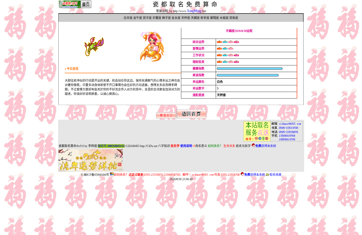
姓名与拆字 (243, 146)
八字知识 (164, 146)
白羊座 (128, 18)
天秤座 (185, 18)
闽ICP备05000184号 (96, 174)
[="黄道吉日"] (166, 117)
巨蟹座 (156, 18)
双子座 (147, 18)
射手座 (204, 18)
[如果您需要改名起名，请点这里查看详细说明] (272, 141)
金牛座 (137, 18)
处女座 (176, 18)
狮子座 (166, 18)
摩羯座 (214, 18)
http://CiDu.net (148, 146)
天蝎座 (195, 18)
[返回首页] (191, 117)
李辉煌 (92, 146)
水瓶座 (224, 18)
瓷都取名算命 (67, 146)
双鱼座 (233, 18)
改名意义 (201, 146)
